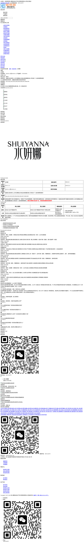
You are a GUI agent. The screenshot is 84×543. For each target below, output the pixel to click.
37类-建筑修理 (66, 411)
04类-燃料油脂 (23, 408)
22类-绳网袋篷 (54, 410)
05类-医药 (29, 408)
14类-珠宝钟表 (6, 410)
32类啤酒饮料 (6, 45)
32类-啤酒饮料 (36, 411)
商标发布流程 (6, 472)
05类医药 (5, 26)
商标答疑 (5, 486)
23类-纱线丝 (61, 410)
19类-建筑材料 (37, 410)
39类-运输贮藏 (79, 411)
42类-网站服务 (17, 413)
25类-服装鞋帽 (73, 410)
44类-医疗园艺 (30, 413)
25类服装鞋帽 (6, 39)
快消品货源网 (18, 414)
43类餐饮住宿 (6, 52)
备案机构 (5, 461)
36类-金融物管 (59, 411)
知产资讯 (3, 65)
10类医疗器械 (6, 34)
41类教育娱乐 (6, 50)
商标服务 (3, 62)
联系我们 (3, 67)
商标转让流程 (6, 469)
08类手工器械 (6, 31)
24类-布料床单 (67, 410)
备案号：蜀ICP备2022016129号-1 (41, 495)
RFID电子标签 (43, 414)
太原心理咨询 (12, 414)
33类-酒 (41, 411)
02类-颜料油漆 (10, 408)
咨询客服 (3, 83)
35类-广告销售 (52, 411)
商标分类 (3, 64)
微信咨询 (3, 334)
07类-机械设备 (41, 408)
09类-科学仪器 (54, 408)
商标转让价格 (6, 487)
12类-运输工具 (74, 408)
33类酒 (4, 47)
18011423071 (21, 3)
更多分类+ (3, 56)
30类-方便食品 (22, 411)
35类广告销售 (6, 48)
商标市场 (3, 59)
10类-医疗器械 (61, 408)
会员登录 (3, 3)
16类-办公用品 (17, 410)
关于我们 (5, 478)
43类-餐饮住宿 (23, 413)
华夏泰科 (32, 414)
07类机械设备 (6, 30)
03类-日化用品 (17, 408)
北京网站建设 (37, 414)
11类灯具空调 (6, 36)
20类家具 (5, 37)
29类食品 (5, 41)
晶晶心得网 (6, 414)
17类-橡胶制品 (23, 410)
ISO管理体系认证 (26, 414)
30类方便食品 (6, 42)
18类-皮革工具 (30, 410)
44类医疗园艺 (6, 53)
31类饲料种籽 (6, 44)
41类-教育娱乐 (10, 413)
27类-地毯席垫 (5, 411)
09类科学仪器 (6, 33)
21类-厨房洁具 (48, 410)
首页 (10, 68)
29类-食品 (17, 411)
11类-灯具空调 (68, 408)
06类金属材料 (6, 28)
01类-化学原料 (4, 408)
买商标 (2, 414)
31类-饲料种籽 (29, 411)
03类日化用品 (6, 25)
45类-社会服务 (37, 413)
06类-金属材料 (35, 408)
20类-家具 (42, 410)
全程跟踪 (5, 464)
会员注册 (7, 3)
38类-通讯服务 (72, 411)
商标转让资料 (6, 491)
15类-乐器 (11, 410)
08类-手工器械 (48, 408)
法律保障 (5, 462)
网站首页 (3, 57)
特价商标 (3, 61)
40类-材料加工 (4, 413)
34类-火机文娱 (46, 411)
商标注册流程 (6, 471)
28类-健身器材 (11, 411)
